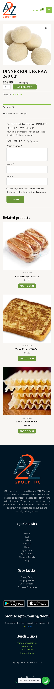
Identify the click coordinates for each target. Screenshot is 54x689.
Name (10, 164)
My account (27, 550)
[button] (46, 28)
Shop (27, 560)
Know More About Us (27, 642)
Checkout (27, 540)
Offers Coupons (27, 583)
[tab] (27, 107)
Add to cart (24, 86)
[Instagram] (33, 677)
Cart (27, 536)
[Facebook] (27, 677)
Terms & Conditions (27, 587)
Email (9, 176)
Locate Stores (27, 652)
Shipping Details (27, 557)
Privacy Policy (27, 577)
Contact (27, 543)
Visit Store (27, 646)
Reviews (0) (8, 107)
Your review (14, 146)
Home (27, 546)
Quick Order (27, 553)
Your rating (14, 140)
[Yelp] (21, 677)
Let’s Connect (27, 649)
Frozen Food (17, 94)
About (27, 533)
